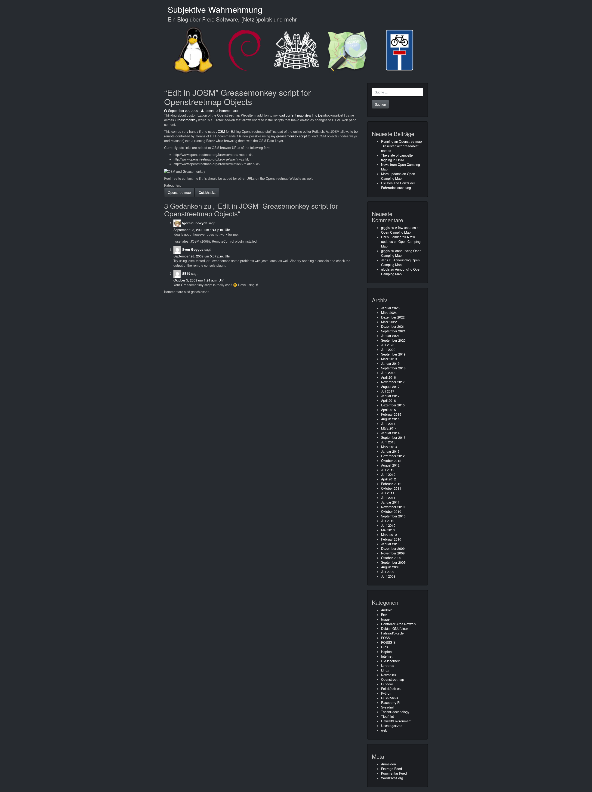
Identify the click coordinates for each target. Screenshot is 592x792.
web (384, 730)
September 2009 (393, 562)
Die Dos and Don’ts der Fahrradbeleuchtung (398, 185)
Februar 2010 (391, 539)
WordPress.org (392, 778)
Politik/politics (391, 688)
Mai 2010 (388, 530)
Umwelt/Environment (396, 721)
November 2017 (393, 382)
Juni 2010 (388, 525)
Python (386, 693)
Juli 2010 (387, 520)
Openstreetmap (179, 192)
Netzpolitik (388, 674)
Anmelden (388, 764)
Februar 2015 (391, 414)
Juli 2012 (387, 469)
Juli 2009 (387, 571)
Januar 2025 (390, 308)
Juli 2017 (387, 391)
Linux (385, 670)
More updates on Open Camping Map (398, 176)
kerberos (387, 665)
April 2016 (388, 400)
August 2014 (390, 419)
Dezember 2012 (393, 456)
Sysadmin (388, 707)
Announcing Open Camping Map (401, 253)
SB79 (186, 273)
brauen (386, 619)
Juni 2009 (388, 576)
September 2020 (393, 340)
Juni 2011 (388, 497)
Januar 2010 (390, 543)
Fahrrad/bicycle (392, 633)
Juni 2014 (388, 423)
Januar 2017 (390, 395)
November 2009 (393, 553)
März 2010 (389, 534)
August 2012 (390, 465)
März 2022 (389, 321)
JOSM (220, 131)
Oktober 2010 (391, 511)
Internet (386, 656)
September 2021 (393, 331)
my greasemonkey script (289, 136)
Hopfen (386, 651)
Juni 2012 (388, 474)
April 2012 (388, 479)
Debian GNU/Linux (394, 628)
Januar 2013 (390, 451)
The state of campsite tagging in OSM (397, 157)
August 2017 (390, 386)
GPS (384, 647)
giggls (385, 227)
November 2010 (393, 506)
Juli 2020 (387, 345)
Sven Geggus (193, 249)
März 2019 (389, 358)
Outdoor (387, 684)
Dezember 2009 (393, 548)
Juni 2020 (388, 349)
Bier (384, 614)
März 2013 (389, 446)
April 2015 (388, 409)
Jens (384, 260)
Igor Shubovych (194, 222)
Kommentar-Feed (394, 773)
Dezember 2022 (393, 317)
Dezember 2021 (393, 326)
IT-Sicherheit (390, 661)
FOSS (385, 637)
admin (209, 110)
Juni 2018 (388, 372)
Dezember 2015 (393, 405)
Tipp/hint (387, 716)
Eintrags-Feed (391, 768)
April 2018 (388, 377)
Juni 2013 (388, 442)
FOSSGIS (388, 642)
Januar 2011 (390, 502)
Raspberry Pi (390, 702)
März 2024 (389, 312)
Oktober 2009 (391, 557)
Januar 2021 (390, 335)
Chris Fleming (391, 237)
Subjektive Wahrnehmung (215, 9)
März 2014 (389, 428)
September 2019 (393, 354)
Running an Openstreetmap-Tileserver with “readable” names (402, 146)
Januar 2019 (390, 363)
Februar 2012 (391, 483)
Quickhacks (207, 192)
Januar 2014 (390, 432)
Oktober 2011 (391, 488)
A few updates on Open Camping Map (400, 230)
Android (386, 610)
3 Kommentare (227, 110)
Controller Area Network (398, 624)
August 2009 (390, 567)
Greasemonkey (186, 120)
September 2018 (393, 368)
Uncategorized (391, 725)
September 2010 (393, 516)
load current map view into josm (302, 115)
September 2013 (393, 437)
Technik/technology (395, 711)
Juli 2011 (387, 493)
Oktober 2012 (391, 460)
